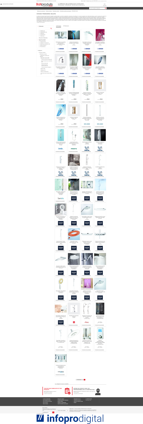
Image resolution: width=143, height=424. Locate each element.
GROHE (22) (42, 30)
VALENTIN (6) (42, 34)
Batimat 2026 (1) (43, 45)
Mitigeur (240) (43, 68)
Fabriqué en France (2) (44, 42)
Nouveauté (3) (42, 46)
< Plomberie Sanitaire (41, 52)
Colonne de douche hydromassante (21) (44, 65)
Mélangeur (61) (43, 70)
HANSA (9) (42, 33)
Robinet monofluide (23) (44, 71)
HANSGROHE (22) (43, 32)
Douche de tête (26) (44, 63)
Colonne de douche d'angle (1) (46, 67)
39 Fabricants (66, 25)
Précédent (79, 379)
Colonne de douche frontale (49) (46, 59)
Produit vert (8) (43, 41)
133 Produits (58, 25)
